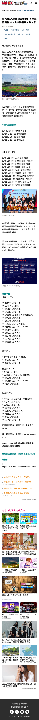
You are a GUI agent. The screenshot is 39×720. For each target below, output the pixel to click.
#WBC (6, 30)
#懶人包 (20, 34)
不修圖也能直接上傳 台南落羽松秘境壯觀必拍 (10, 660)
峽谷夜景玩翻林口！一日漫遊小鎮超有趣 (18, 477)
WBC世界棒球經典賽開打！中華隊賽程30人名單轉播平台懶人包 (27, 11)
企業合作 (24, 704)
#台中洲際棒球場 (9, 34)
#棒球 (28, 34)
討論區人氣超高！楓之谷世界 (16, 493)
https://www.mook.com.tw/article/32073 (19, 467)
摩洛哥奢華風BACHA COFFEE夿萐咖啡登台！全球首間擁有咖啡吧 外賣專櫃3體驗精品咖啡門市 (19, 554)
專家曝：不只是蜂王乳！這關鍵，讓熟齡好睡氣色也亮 (18, 482)
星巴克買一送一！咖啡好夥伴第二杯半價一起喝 (10, 528)
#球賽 (5, 38)
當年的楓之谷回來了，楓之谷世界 (15, 595)
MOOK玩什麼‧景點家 (9, 10)
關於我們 (15, 704)
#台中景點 (25, 30)
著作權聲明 (15, 707)
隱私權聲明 (24, 707)
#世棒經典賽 (15, 30)
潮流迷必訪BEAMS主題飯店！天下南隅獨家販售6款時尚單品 (19, 489)
